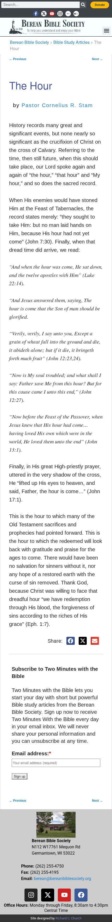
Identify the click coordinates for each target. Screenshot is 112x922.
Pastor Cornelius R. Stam (57, 105)
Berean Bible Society (29, 42)
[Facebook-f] (36, 13)
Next (97, 59)
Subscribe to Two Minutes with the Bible (55, 672)
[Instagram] (60, 13)
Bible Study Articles (71, 42)
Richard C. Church (68, 918)
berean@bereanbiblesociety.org (62, 878)
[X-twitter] (44, 13)
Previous (17, 59)
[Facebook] (81, 895)
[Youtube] (52, 13)
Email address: (31, 753)
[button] (106, 30)
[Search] (83, 5)
